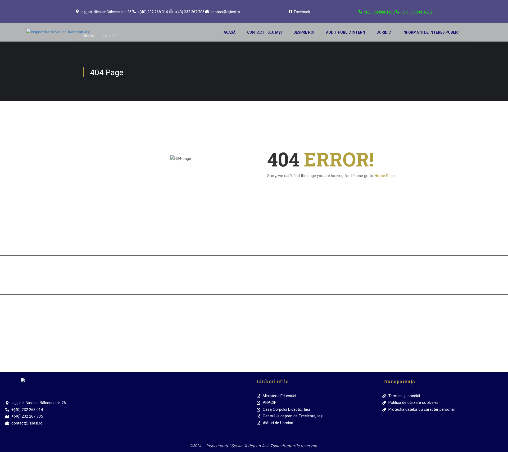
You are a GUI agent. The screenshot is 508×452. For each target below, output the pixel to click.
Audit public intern (345, 32)
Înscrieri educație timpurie (141, 244)
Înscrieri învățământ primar (216, 244)
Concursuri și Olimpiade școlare (140, 323)
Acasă (229, 32)
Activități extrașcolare (291, 323)
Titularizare (292, 283)
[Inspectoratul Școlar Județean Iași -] (66, 32)
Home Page (384, 175)
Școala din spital (141, 361)
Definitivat (216, 283)
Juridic (384, 32)
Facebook (302, 12)
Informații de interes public (430, 32)
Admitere (367, 244)
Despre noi (303, 32)
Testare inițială (216, 323)
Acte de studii (367, 283)
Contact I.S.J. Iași (264, 32)
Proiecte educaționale (367, 323)
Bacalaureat (141, 283)
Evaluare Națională (292, 244)
